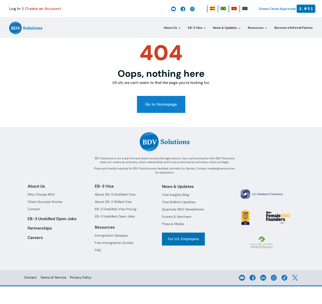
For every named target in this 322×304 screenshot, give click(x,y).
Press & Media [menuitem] (173, 224)
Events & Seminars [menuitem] (176, 216)
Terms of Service (53, 277)
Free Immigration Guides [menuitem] (114, 243)
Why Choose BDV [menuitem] (41, 194)
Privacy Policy (80, 277)
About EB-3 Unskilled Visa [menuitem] (115, 194)
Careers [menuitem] (35, 237)
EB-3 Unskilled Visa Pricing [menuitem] (115, 209)
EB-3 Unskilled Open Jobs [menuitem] (52, 218)
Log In (15, 8)
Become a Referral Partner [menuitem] (293, 28)
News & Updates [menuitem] (225, 28)
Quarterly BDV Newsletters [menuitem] (183, 209)
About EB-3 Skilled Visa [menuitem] (113, 202)
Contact (30, 277)
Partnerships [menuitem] (40, 228)
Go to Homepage (161, 104)
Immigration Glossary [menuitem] (111, 235)
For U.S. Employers (183, 239)
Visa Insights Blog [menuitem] (175, 195)
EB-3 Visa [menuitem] (195, 28)
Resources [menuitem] (256, 28)
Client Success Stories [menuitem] (45, 202)
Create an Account (43, 8)
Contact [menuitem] (34, 209)
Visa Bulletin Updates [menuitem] (178, 202)
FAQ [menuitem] (98, 250)
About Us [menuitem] (170, 28)
